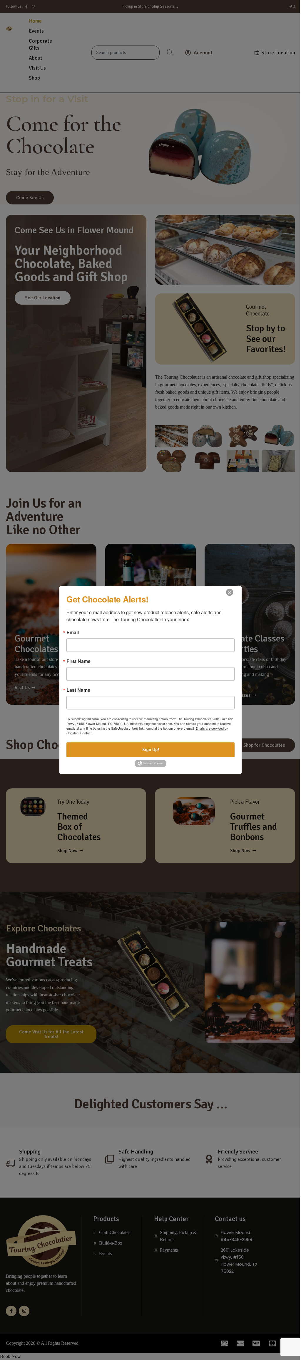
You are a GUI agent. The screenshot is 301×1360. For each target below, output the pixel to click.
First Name (78, 661)
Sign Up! (150, 750)
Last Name (78, 690)
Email (72, 632)
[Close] (229, 592)
